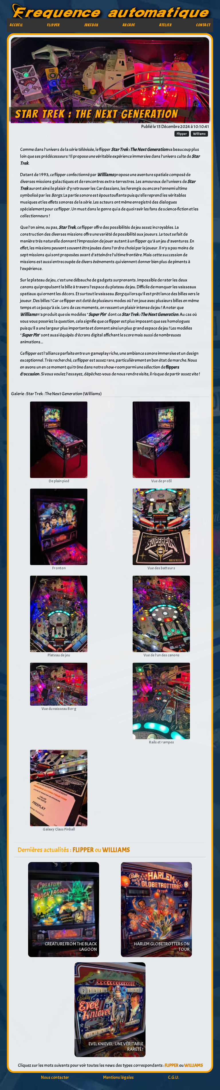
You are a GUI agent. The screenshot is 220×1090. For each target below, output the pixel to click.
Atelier (165, 25)
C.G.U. (173, 1077)
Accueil (16, 25)
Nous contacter (55, 1077)
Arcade (129, 25)
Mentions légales (118, 1077)
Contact (203, 25)
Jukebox (91, 25)
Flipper (53, 25)
